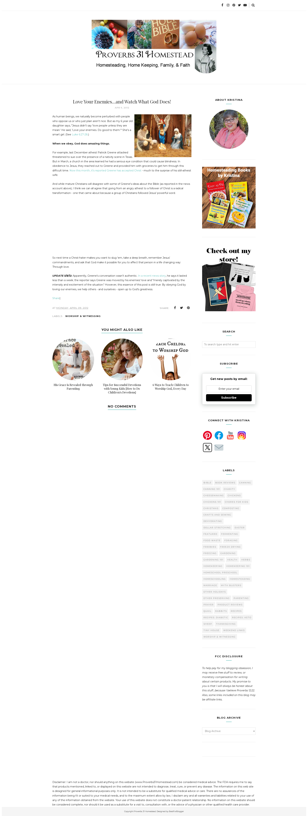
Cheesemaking (214, 495)
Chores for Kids (236, 502)
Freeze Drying (230, 547)
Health (232, 559)
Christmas (211, 508)
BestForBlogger (176, 811)
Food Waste (212, 540)
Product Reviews (230, 604)
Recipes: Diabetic (216, 617)
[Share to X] (181, 308)
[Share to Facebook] (175, 308)
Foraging (231, 540)
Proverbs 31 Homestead (145, 811)
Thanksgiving (226, 624)
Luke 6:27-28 (80, 134)
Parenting (241, 598)
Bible (207, 482)
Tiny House (211, 630)
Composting (230, 508)
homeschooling (215, 579)
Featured (210, 534)
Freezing (210, 553)
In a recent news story (152, 275)
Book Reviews (225, 482)
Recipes (236, 611)
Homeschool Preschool (220, 572)
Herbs (245, 559)
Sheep (208, 624)
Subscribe (229, 397)
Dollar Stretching (217, 527)
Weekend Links (234, 630)
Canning (245, 482)
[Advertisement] (82, 229)
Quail (207, 611)
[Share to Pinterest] (188, 308)
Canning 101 (212, 489)
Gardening (228, 553)
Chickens (234, 495)
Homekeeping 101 (238, 566)
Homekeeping (213, 566)
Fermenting (229, 534)
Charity (229, 489)
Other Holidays (215, 592)
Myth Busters (231, 585)
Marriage (210, 585)
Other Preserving (217, 598)
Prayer (209, 604)
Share (56, 298)
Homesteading (240, 579)
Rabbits (221, 611)
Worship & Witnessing (83, 316)
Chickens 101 (212, 502)
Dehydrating (213, 521)
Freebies (210, 547)
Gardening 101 (213, 559)
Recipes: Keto (241, 617)
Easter (240, 527)
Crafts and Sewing (217, 515)
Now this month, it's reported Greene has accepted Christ (105, 170)
